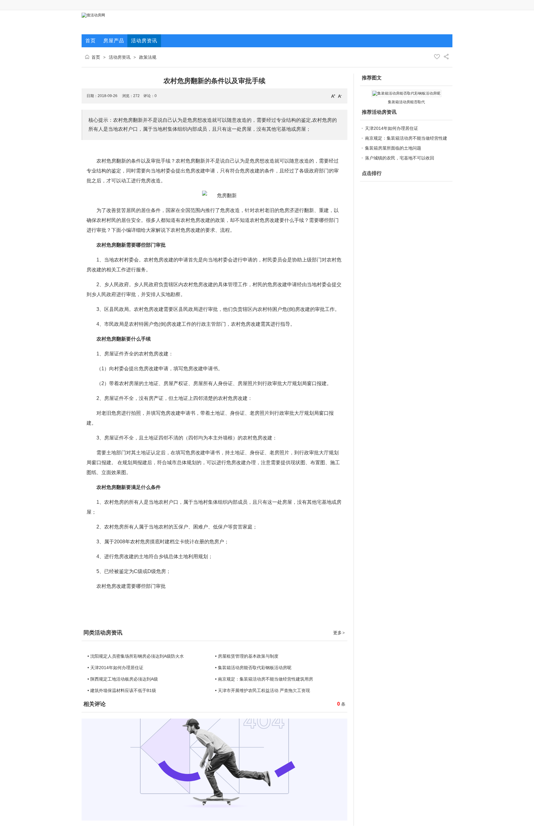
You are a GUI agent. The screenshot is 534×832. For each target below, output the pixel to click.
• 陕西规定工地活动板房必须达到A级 (122, 679)
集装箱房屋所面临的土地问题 (393, 148)
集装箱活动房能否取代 (406, 102)
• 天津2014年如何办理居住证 (115, 667)
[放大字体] (333, 95)
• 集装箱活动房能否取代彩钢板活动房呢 (253, 667)
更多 (339, 632)
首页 (95, 57)
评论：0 (150, 96)
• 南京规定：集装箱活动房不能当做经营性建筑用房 (264, 679)
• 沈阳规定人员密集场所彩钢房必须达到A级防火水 (135, 656)
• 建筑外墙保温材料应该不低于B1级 (121, 690)
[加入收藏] (437, 56)
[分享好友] (446, 56)
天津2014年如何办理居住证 (391, 128)
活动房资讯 (119, 57)
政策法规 (147, 57)
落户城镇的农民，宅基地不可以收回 (399, 157)
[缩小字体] (339, 95)
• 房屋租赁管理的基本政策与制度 (246, 656)
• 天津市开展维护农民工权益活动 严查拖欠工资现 (262, 690)
